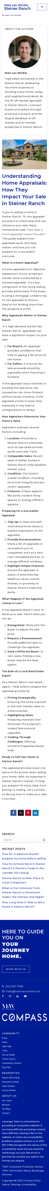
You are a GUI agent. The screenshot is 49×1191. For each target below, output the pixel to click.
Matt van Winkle (13, 15)
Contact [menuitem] (6, 1113)
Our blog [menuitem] (6, 1109)
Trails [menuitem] (4, 1051)
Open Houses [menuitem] (8, 1086)
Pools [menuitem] (4, 1038)
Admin (6, 1184)
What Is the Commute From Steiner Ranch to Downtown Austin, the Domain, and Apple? (23, 892)
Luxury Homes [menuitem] (9, 1090)
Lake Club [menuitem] (6, 1046)
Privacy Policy (32, 1180)
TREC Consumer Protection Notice (22, 1166)
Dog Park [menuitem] (6, 1067)
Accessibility (29, 1184)
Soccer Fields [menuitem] (8, 1055)
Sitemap (16, 1184)
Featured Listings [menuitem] (10, 1082)
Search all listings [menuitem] (11, 1078)
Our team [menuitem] (7, 1100)
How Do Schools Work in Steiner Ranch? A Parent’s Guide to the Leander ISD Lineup (23, 868)
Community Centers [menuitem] (12, 1063)
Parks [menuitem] (4, 1042)
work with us (16, 969)
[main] (24, 467)
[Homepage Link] (17, 6)
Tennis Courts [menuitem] (9, 1059)
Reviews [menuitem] (6, 1105)
